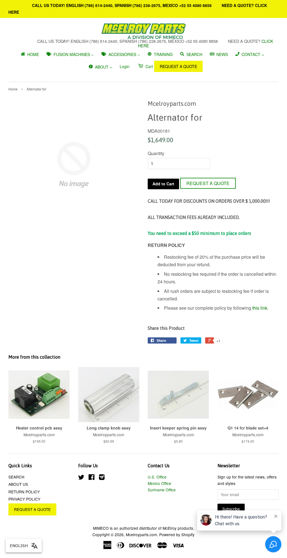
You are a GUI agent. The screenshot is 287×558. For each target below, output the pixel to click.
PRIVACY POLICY (24, 499)
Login (124, 66)
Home (13, 89)
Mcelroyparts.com (141, 534)
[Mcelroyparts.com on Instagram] (102, 478)
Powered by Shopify (177, 534)
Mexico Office (159, 483)
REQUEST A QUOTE (178, 66)
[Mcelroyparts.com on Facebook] (91, 478)
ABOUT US (18, 484)
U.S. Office (157, 477)
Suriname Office (162, 489)
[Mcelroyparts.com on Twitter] (81, 478)
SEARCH (16, 477)
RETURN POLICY (24, 491)
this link (259, 308)
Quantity (156, 153)
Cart (148, 66)
